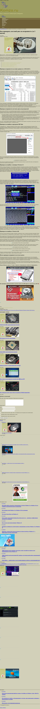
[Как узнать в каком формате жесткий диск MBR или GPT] (9, 377)
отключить (34, 563)
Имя (1, 407)
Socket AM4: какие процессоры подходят (8, 351)
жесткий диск (2, 307)
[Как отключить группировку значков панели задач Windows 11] (9, 586)
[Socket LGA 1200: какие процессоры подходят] (9, 322)
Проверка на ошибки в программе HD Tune (9, 64)
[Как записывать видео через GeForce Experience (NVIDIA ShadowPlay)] (9, 390)
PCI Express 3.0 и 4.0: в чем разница (7, 338)
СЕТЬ (3, 23)
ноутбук (27, 563)
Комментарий (2, 405)
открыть (1, 564)
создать (16, 564)
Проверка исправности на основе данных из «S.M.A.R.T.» (11, 62)
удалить (20, 564)
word (7, 563)
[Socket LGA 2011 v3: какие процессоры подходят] (9, 363)
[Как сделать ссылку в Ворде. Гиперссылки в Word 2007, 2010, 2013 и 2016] (9, 626)
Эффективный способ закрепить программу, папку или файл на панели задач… (15, 444)
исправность (7, 307)
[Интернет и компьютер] (11, 14)
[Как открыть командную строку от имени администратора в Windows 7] (9, 575)
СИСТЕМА (4, 24)
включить (13, 563)
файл (25, 564)
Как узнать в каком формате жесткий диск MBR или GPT (12, 379)
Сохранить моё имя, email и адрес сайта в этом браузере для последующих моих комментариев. (17, 412)
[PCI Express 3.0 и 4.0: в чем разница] (9, 336)
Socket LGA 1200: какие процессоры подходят (9, 324)
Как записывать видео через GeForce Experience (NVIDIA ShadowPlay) (15, 392)
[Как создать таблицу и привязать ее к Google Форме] (9, 636)
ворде (15, 563)
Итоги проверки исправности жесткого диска (9, 66)
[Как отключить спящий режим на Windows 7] (9, 668)
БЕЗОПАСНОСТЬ (5, 19)
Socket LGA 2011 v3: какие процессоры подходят (10, 365)
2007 (0, 563)
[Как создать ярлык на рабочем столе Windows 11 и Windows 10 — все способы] (9, 647)
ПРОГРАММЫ (4, 22)
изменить (18, 563)
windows (4, 563)
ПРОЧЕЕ (3, 25)
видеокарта (9, 563)
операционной (30, 563)
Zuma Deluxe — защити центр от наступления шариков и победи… (13, 463)
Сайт (1, 410)
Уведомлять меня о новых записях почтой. (8, 416)
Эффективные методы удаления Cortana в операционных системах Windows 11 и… (16, 472)
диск (16, 563)
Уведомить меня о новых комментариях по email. (9, 414)
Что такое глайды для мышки (7, 432)
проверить (11, 307)
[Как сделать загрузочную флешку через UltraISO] (9, 596)
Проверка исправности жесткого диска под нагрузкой (11, 63)
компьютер (22, 563)
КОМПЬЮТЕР (4, 20)
